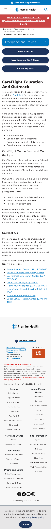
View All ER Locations (16, 364)
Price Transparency (13, 474)
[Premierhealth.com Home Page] (4, 29)
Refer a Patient (14, 429)
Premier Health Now (14, 454)
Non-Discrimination (39, 462)
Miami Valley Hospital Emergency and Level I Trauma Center (16, 350)
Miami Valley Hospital (18, 285)
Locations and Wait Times (25, 60)
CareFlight (18, 95)
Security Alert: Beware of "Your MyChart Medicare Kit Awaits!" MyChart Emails (23, 20)
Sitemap (38, 471)
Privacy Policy (38, 453)
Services (10, 29)
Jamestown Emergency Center (22, 282)
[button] (6, 9)
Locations (38, 396)
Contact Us (14, 411)
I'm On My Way (25, 68)
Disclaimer (38, 458)
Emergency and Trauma (24, 29)
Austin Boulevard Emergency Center (25, 272)
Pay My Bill (14, 416)
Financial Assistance (13, 478)
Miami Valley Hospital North (21, 289)
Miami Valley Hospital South (21, 295)
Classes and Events (14, 444)
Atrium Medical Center (18, 269)
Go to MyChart (13, 402)
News (13, 440)
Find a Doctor (25, 51)
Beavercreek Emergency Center (23, 276)
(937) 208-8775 (38, 285)
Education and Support (13, 32)
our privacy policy (35, 517)
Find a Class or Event (13, 420)
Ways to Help (38, 428)
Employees (38, 440)
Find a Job (13, 425)
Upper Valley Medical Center (21, 298)
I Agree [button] (26, 524)
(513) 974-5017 (39, 269)
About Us (38, 415)
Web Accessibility (38, 467)
